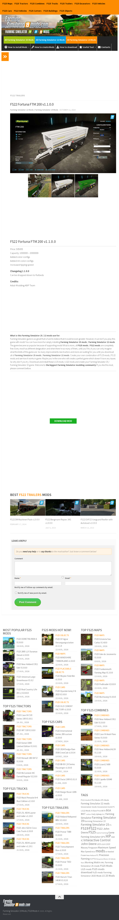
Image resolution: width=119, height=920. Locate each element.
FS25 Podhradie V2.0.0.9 (105, 684)
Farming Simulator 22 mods (95, 803)
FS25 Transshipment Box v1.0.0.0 (64, 848)
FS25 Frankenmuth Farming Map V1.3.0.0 (103, 671)
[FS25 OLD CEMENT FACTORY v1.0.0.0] (47, 706)
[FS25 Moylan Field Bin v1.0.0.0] (47, 673)
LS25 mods (86, 869)
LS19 (103, 844)
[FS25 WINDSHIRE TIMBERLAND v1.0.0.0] (47, 658)
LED (99, 844)
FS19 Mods (32, 911)
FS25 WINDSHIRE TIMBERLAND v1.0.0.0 (65, 659)
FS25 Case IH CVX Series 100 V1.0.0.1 (25, 717)
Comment (19, 558)
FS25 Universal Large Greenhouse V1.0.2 (26, 678)
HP (108, 836)
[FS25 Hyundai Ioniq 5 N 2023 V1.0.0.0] (47, 691)
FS (110, 825)
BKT (83, 814)
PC (97, 855)
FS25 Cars (7, 10)
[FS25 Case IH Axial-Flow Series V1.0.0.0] (86, 735)
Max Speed (86, 851)
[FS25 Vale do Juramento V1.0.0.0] (86, 654)
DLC (103, 814)
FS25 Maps (7, 3)
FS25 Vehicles (98, 3)
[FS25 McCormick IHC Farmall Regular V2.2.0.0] (9, 773)
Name (18, 578)
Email (68, 578)
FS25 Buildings (51, 10)
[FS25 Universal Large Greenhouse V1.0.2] (9, 680)
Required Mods (102, 859)
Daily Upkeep (97, 814)
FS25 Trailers (66, 3)
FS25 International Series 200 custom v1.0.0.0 (63, 734)
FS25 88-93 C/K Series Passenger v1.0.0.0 (65, 766)
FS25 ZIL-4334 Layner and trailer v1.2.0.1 (26, 844)
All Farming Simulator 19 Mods (81, 39)
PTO (94, 859)
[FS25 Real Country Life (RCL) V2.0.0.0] (9, 693)
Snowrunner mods (89, 807)
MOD (93, 852)
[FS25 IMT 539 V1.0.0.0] (9, 731)
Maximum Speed (107, 847)
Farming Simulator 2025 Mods (96, 874)
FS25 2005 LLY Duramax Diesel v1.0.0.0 (27, 653)
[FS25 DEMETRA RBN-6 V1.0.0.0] (9, 643)
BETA (103, 810)
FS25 (92, 832)
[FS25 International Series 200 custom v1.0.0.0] (47, 731)
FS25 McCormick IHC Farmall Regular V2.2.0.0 (27, 775)
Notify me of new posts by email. (32, 593)
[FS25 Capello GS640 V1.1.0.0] (86, 780)
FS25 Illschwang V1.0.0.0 (105, 696)
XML (102, 862)
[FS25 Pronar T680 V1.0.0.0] (47, 832)
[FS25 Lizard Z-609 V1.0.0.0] (86, 765)
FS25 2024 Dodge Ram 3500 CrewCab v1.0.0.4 (65, 751)
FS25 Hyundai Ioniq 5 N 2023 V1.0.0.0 (65, 693)
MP (106, 852)
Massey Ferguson (89, 847)
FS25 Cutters (35, 10)
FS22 (92, 828)
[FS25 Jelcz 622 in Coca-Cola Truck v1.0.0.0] (9, 828)
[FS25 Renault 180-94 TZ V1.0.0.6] (9, 758)
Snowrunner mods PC (106, 807)
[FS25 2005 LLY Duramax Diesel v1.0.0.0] (9, 655)
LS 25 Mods (108, 875)
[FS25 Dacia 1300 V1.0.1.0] (47, 780)
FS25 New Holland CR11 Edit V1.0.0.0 (27, 666)
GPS (103, 836)
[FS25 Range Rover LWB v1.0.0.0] (47, 792)
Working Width (92, 862)
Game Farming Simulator (97, 834)
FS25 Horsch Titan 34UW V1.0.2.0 (63, 879)
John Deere (89, 844)
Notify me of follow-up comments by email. (34, 587)
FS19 (84, 828)
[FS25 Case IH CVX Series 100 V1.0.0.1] (9, 715)
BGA (108, 810)
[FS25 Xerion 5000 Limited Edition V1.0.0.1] (9, 743)
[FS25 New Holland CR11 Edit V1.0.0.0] (9, 668)
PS (91, 859)
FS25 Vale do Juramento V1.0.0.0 (105, 656)
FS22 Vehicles (20, 10)
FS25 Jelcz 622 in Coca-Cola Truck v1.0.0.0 (27, 829)
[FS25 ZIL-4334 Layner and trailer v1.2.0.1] (9, 843)
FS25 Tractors (21, 3)
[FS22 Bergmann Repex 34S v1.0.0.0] (63, 507)
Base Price (97, 810)
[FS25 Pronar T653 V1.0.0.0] (47, 862)
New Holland (91, 855)
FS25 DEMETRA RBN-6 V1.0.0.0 (27, 641)
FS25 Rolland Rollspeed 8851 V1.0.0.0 (65, 818)
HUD (113, 837)
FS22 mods (85, 800)
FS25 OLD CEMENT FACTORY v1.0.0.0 (64, 708)
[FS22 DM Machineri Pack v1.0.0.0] (27, 507)
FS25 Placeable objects (63, 670)
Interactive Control (96, 840)
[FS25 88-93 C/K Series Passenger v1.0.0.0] (47, 765)
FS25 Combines (37, 3)
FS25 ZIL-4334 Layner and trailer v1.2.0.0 (26, 814)
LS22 (108, 844)
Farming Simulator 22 (95, 821)
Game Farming (102, 833)
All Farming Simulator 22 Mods (50, 39)
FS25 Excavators (82, 3)
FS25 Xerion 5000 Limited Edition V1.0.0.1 (27, 745)
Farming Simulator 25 (95, 824)
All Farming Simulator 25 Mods (19, 39)
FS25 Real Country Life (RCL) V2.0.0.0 (27, 691)
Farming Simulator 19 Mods (15, 911)
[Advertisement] (63, 72)
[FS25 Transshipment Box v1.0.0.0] (47, 847)
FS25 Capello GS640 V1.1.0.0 (103, 781)
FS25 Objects (66, 10)
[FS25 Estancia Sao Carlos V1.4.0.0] (86, 639)
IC (82, 840)
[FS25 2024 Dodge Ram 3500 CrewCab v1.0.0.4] (47, 749)
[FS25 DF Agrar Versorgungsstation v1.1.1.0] (47, 639)
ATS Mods (104, 800)
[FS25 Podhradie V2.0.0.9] (86, 685)
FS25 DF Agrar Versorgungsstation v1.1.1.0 (64, 642)
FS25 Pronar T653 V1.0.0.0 (63, 863)
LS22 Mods (86, 810)
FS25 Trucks (52, 3)
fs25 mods (98, 872)
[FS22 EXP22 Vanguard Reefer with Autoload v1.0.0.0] (98, 507)
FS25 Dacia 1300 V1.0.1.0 (66, 779)
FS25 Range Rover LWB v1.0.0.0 (65, 794)
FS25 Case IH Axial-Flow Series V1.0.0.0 (105, 736)
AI (92, 810)
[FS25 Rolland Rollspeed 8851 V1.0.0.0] (47, 817)
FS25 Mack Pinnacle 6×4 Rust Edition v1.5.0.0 (27, 799)
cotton (88, 814)
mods (100, 850)
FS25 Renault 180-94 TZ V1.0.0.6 (27, 760)
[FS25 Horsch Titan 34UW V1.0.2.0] (47, 877)
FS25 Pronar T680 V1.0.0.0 (63, 833)
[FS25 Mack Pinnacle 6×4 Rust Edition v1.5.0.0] (9, 798)
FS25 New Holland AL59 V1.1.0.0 (105, 751)
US (109, 859)
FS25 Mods (106, 865)
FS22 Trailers (17, 95)
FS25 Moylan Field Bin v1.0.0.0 (65, 678)
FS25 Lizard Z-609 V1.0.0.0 (102, 766)
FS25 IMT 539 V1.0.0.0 (26, 730)
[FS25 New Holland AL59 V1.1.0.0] (86, 750)
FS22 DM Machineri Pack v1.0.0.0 (24, 519)
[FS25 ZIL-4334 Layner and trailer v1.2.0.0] (9, 813)
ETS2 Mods (95, 800)
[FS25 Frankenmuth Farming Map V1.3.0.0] (86, 669)
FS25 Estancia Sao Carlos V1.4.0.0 (102, 641)
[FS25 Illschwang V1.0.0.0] (86, 697)
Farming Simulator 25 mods (97, 864)
